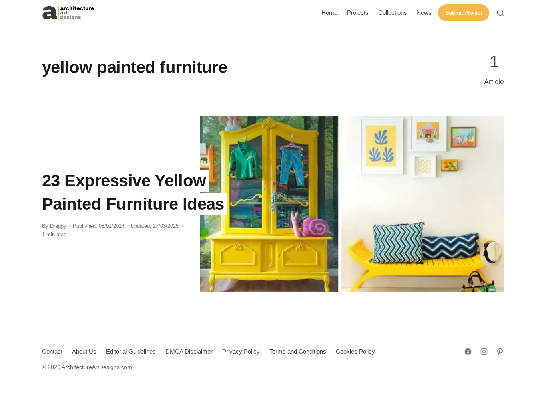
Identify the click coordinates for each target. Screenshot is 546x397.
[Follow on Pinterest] (500, 351)
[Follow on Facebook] (468, 351)
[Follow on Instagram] (484, 351)
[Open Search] (500, 13)
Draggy (58, 226)
